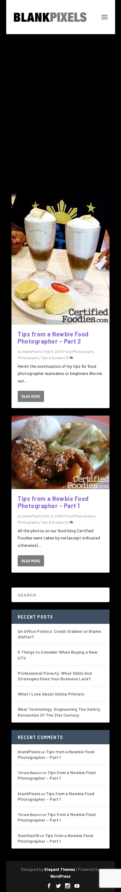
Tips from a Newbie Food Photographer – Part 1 (53, 501)
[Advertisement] (60, 97)
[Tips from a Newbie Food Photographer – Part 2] (60, 259)
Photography (28, 357)
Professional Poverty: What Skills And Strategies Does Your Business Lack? (55, 675)
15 (68, 357)
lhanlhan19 (28, 835)
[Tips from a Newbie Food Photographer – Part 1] (60, 452)
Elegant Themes (59, 869)
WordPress (60, 876)
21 (68, 522)
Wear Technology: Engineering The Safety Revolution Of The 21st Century (59, 711)
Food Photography (78, 351)
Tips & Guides (52, 357)
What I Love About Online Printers (51, 693)
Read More (30, 396)
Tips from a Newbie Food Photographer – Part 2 (53, 337)
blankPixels (32, 351)
